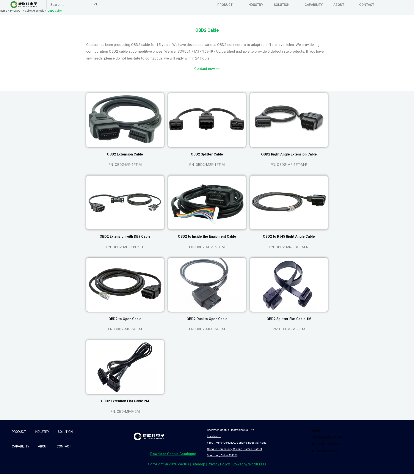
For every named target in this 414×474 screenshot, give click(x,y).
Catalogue (173, 454)
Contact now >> (207, 68)
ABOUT (43, 446)
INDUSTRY (41, 432)
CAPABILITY (20, 446)
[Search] (96, 4)
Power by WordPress (249, 464)
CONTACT (64, 446)
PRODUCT (19, 432)
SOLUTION (65, 432)
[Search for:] (69, 4)
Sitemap (198, 464)
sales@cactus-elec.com (327, 437)
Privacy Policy (219, 464)
